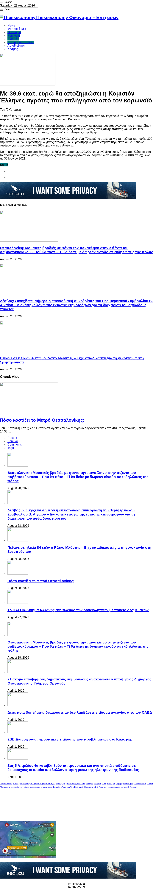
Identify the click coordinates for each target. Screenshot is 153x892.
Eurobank (125, 787)
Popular (12, 441)
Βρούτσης (88, 787)
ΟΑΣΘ (150, 783)
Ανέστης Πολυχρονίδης (109, 787)
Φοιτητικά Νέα (16, 28)
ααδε (104, 783)
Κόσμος (12, 49)
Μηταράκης (5, 787)
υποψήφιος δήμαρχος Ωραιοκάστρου (29, 783)
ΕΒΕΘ (76, 787)
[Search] (1, 2)
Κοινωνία (13, 35)
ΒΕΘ (96, 787)
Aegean (133, 787)
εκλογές (89, 783)
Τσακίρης (111, 783)
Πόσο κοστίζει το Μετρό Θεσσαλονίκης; (42, 420)
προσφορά (60, 783)
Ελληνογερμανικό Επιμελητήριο (38, 787)
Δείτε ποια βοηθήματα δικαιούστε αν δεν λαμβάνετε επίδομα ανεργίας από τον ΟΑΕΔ (79, 712)
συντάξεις (50, 783)
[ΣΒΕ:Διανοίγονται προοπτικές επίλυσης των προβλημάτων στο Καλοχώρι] (17, 732)
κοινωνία (81, 783)
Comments (14, 444)
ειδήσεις (97, 783)
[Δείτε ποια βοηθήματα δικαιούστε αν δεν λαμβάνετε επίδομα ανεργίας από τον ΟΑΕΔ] (17, 705)
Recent (12, 437)
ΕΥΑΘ (63, 787)
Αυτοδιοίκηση (16, 45)
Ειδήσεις (13, 38)
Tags (10, 447)
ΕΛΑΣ (69, 787)
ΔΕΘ (81, 787)
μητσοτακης (71, 783)
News (11, 25)
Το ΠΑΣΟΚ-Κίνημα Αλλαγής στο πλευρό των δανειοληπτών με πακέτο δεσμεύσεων (78, 610)
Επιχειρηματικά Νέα (20, 42)
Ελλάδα (56, 787)
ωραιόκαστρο (6, 783)
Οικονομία (14, 32)
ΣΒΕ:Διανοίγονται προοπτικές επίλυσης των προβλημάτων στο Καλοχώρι (70, 739)
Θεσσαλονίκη (17, 787)
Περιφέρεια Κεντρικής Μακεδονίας (131, 783)
